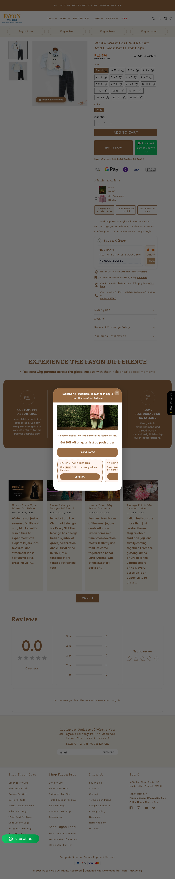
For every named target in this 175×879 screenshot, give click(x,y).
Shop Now (80, 476)
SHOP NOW (87, 452)
